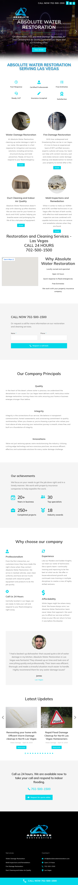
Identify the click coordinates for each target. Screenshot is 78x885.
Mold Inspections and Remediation (57, 199)
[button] (73, 16)
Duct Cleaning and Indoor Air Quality (21, 199)
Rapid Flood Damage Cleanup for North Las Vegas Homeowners (57, 735)
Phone (42, 333)
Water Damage (15, 743)
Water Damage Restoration (21, 134)
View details (39, 50)
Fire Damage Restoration (57, 134)
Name (13, 333)
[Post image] (21, 121)
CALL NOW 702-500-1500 (51, 3)
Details (21, 165)
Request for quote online (40, 797)
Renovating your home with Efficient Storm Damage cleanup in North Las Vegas (21, 735)
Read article (21, 747)
